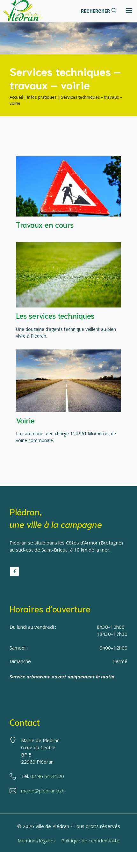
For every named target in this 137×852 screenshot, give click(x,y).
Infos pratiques (42, 97)
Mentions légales (36, 840)
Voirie (25, 420)
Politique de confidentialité (90, 840)
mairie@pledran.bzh (42, 790)
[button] (98, 11)
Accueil (16, 97)
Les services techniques (55, 315)
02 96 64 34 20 (47, 776)
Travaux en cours (45, 224)
